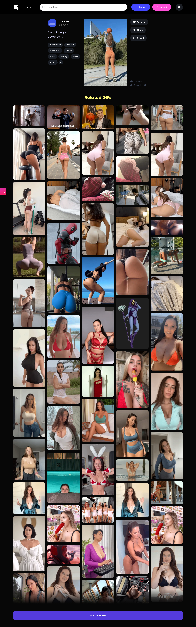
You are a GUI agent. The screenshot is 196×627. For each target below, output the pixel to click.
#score (69, 50)
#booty (64, 56)
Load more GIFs (98, 615)
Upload (163, 7)
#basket (70, 45)
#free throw (55, 50)
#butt (75, 56)
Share (140, 30)
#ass (52, 56)
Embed (140, 38)
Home (28, 7)
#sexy (52, 62)
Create (142, 7)
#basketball (55, 45)
